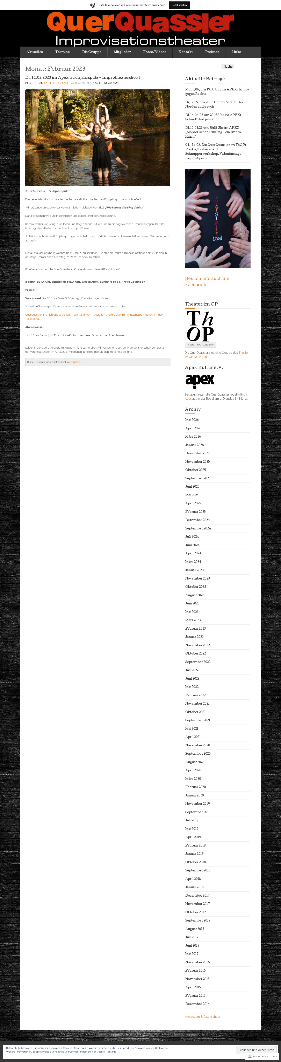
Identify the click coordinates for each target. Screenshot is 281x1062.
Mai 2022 (192, 687)
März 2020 (193, 779)
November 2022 (197, 645)
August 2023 (194, 595)
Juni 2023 (192, 603)
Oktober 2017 (195, 912)
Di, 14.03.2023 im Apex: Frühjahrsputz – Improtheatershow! (82, 78)
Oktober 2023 (195, 587)
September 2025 (197, 478)
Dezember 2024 (197, 520)
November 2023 (197, 578)
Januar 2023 (194, 637)
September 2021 (197, 720)
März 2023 (193, 620)
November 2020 (197, 745)
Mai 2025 (192, 495)
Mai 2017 (192, 954)
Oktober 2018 (195, 862)
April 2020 (193, 770)
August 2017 (194, 929)
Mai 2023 (192, 612)
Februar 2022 (195, 695)
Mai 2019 (192, 829)
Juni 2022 (192, 679)
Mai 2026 (192, 420)
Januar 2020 (194, 795)
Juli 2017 (192, 937)
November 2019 (197, 804)
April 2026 (193, 428)
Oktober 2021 (195, 712)
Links (236, 52)
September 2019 (197, 812)
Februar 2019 (195, 845)
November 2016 (197, 962)
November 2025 (197, 462)
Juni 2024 (192, 545)
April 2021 (193, 737)
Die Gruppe (91, 52)
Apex (188, 398)
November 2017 (197, 904)
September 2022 (197, 662)
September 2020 (198, 754)
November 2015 (197, 979)
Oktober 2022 (195, 653)
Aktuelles (34, 52)
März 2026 (193, 437)
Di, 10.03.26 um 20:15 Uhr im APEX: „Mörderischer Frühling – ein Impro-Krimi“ (214, 132)
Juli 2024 (192, 537)
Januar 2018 (194, 887)
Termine (62, 52)
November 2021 (197, 704)
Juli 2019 (192, 820)
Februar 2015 (195, 996)
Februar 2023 (195, 629)
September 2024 (198, 528)
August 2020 (194, 762)
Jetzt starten (179, 5)
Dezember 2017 (197, 896)
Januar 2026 (194, 445)
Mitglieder (122, 52)
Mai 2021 (191, 729)
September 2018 (197, 870)
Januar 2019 (194, 854)
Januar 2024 (194, 570)
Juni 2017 (192, 946)
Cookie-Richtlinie (106, 1051)
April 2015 (193, 987)
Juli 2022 (192, 670)
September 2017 (197, 920)
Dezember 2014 (197, 1004)
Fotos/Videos (154, 52)
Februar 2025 (195, 512)
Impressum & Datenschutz (202, 1016)
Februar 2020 (195, 787)
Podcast (212, 52)
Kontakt (186, 52)
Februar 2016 (195, 970)
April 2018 (193, 879)
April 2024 (193, 553)
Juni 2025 (192, 487)
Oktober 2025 (195, 470)
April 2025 (193, 503)
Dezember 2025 (197, 453)
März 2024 (193, 562)
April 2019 (193, 837)
